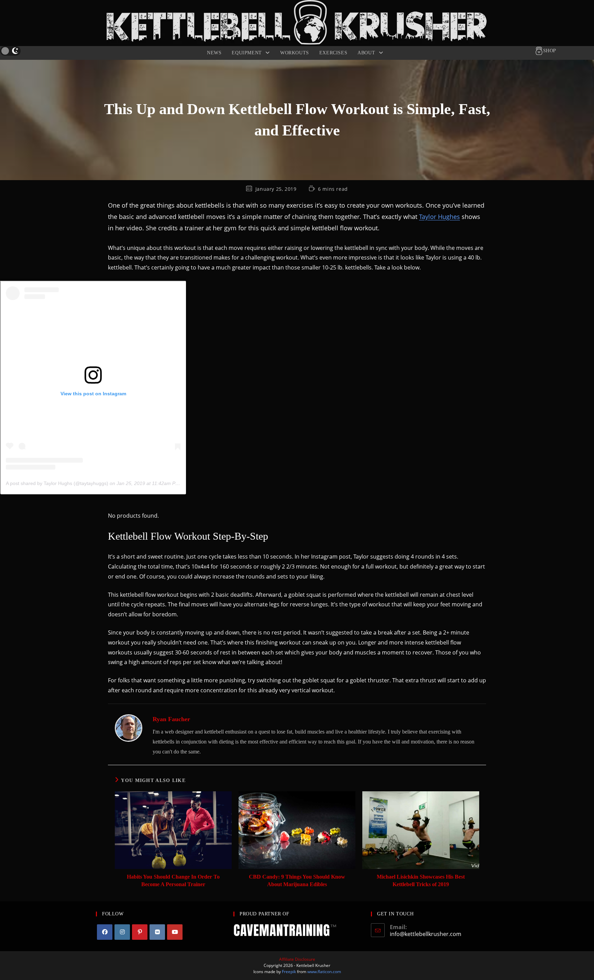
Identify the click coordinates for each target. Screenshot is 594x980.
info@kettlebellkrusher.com (425, 934)
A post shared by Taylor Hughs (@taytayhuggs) (57, 483)
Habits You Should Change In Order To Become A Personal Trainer (173, 880)
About (367, 52)
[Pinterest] (139, 932)
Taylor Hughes (439, 216)
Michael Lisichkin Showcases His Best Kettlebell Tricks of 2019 (421, 880)
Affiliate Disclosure (297, 959)
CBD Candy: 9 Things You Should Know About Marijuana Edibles (297, 880)
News (214, 52)
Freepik (289, 972)
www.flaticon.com (324, 972)
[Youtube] (175, 932)
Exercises (333, 52)
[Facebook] (104, 932)
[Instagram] (122, 932)
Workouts (294, 52)
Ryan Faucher (171, 719)
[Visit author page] (128, 727)
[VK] (157, 932)
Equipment (247, 52)
